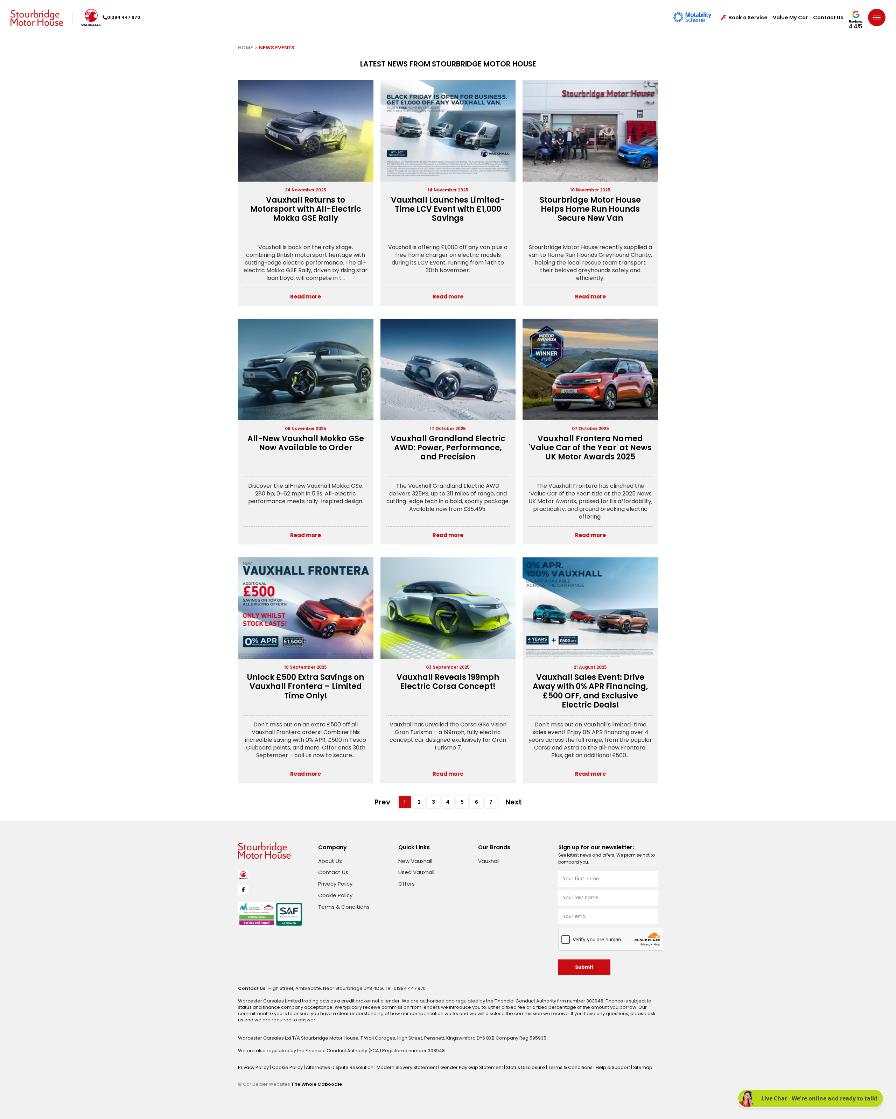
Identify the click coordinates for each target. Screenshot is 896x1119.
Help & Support (613, 1067)
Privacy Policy (335, 883)
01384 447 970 (123, 17)
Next (513, 802)
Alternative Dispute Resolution (340, 1067)
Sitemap (642, 1067)
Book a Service (748, 17)
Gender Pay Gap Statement (472, 1067)
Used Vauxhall (416, 872)
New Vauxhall (415, 861)
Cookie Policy (335, 895)
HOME (245, 47)
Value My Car (790, 17)
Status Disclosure (526, 1067)
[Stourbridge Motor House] (36, 17)
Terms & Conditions (344, 906)
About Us (330, 861)
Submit (584, 967)
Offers (406, 883)
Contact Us (828, 17)
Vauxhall (488, 861)
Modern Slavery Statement (407, 1067)
